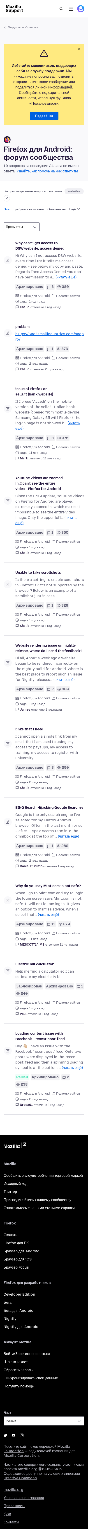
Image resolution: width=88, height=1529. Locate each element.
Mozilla (15, 1146)
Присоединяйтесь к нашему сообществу (37, 1200)
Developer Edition (19, 1294)
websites (74, 191)
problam (22, 327)
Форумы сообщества (23, 27)
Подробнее (44, 116)
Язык (7, 1413)
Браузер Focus (16, 1267)
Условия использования (24, 1498)
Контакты (11, 1522)
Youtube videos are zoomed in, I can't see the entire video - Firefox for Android (39, 483)
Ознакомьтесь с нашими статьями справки (39, 1208)
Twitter (5, 1435)
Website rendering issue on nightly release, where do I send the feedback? (48, 648)
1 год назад (53, 307)
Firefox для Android (35, 296)
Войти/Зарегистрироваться (27, 1354)
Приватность (14, 1506)
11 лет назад (52, 458)
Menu (70, 8)
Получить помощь (19, 1386)
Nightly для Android (21, 1327)
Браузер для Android (21, 1251)
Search (61, 8)
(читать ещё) (66, 277)
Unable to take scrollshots (38, 572)
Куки (7, 1514)
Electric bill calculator (34, 964)
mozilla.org (13, 1490)
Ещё (72, 209)
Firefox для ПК (16, 1243)
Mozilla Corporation (21, 1455)
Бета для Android (18, 1310)
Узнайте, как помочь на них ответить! (47, 171)
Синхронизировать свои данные (31, 1378)
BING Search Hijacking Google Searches (49, 807)
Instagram (21, 1435)
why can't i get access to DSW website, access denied (40, 246)
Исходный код (15, 1183)
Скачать (10, 1235)
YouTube (13, 1435)
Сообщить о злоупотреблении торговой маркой (43, 1175)
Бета (8, 1302)
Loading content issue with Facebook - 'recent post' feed (40, 1036)
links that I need (29, 729)
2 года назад (54, 369)
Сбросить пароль (18, 1370)
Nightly (10, 1319)
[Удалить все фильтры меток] (7, 198)
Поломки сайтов (68, 296)
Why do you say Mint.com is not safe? (48, 886)
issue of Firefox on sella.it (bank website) (34, 391)
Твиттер (10, 1192)
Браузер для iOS (18, 1259)
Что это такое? (16, 1362)
